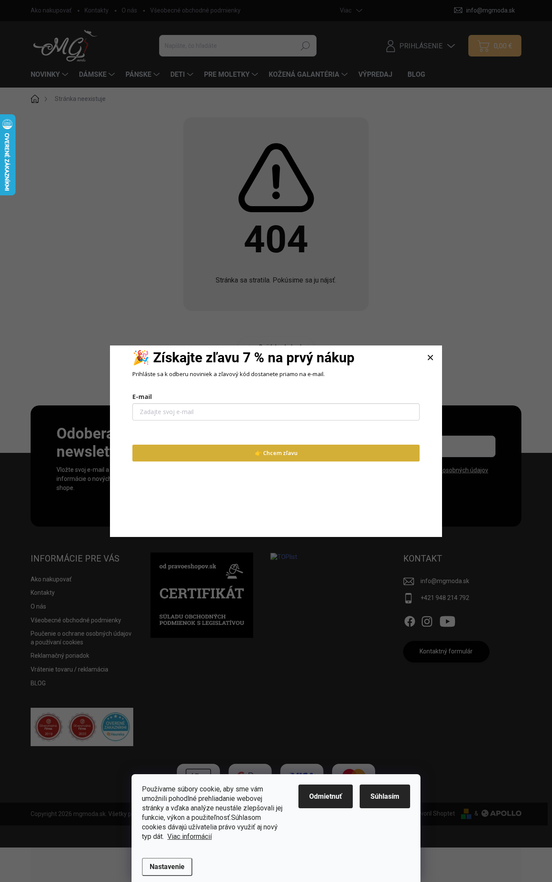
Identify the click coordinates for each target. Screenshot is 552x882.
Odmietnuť (325, 796)
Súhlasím (384, 796)
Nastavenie (167, 867)
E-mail (142, 396)
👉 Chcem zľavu (276, 453)
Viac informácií (189, 836)
